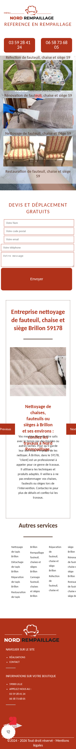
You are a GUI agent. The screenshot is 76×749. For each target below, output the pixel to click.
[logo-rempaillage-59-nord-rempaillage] (32, 633)
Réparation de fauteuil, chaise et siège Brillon (52, 559)
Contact (14, 662)
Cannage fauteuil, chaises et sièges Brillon (33, 587)
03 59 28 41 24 (19, 45)
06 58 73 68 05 (56, 45)
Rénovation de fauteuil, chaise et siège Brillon (71, 567)
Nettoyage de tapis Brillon (14, 552)
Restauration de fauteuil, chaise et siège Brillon (71, 589)
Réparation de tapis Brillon (14, 582)
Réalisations (17, 657)
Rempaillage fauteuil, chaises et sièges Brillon (33, 562)
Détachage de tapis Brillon (14, 567)
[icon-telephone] (8, 732)
